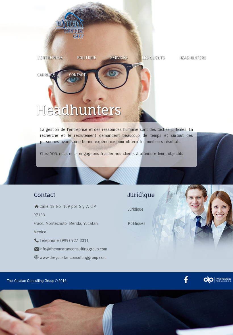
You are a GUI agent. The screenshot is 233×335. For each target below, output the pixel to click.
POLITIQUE (86, 57)
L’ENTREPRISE (50, 57)
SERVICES (119, 57)
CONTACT (77, 74)
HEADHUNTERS (192, 57)
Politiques (136, 223)
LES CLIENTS (153, 57)
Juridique (135, 209)
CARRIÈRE (46, 74)
